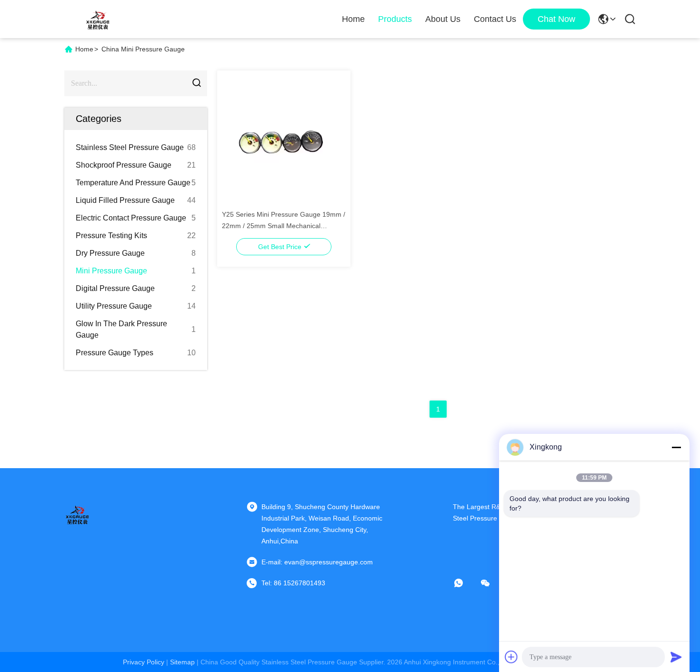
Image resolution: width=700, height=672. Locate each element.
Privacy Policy (143, 662)
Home (353, 19)
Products (395, 19)
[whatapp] (465, 583)
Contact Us (495, 19)
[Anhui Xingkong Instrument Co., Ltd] (97, 19)
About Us (442, 19)
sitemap (182, 662)
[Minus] (676, 447)
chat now (556, 19)
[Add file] (511, 656)
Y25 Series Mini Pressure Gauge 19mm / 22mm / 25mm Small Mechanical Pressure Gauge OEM (283, 226)
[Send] (676, 656)
